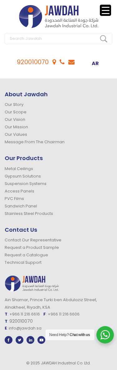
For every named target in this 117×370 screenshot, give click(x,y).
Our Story (14, 104)
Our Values (16, 134)
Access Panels (19, 191)
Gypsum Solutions (23, 176)
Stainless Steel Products (29, 213)
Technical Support (23, 262)
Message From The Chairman (35, 142)
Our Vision (15, 119)
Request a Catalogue (26, 255)
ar (95, 63)
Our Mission (16, 127)
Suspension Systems (25, 184)
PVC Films (14, 199)
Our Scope (16, 112)
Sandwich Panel (21, 206)
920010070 (33, 62)
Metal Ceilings (19, 169)
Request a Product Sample (32, 247)
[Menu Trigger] (105, 10)
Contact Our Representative (33, 240)
